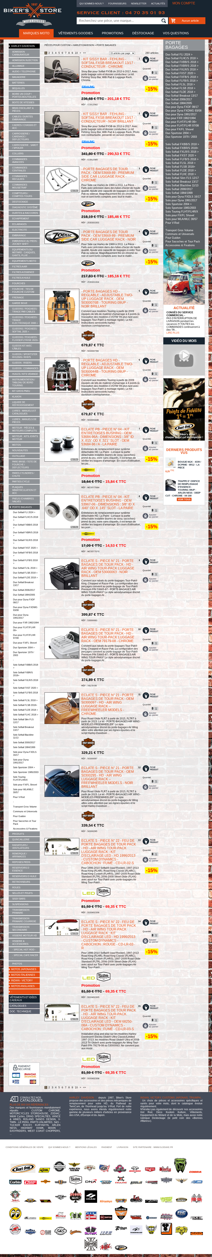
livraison (122, 1147)
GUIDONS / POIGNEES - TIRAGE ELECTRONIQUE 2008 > (25, 320)
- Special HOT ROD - (24, 949)
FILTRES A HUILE (21, 277)
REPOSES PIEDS (21, 862)
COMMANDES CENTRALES (19, 169)
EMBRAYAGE (19, 235)
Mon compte (183, 3)
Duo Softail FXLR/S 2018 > (25, 541)
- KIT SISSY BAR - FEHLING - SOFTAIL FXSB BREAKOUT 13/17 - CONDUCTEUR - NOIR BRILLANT (108, 117)
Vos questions (176, 33)
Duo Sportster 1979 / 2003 (23, 653)
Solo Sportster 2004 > (24, 767)
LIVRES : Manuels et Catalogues (24, 412)
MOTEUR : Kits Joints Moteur (25, 437)
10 (76, 53)
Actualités (158, 3)
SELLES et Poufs (22, 893)
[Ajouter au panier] (150, 78)
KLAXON (16, 396)
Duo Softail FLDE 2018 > (25, 577)
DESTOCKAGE (20, 201)
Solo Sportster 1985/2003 (26, 772)
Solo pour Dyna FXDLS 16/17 (24, 753)
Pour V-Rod (19, 797)
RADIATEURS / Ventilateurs (20, 846)
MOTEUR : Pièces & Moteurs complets (24, 429)
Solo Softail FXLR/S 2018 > (25, 681)
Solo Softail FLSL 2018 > (25, 700)
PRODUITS (18, 834)
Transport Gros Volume (25, 806)
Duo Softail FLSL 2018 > (25, 568)
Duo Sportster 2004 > (24, 647)
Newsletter (138, 3)
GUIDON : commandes (25, 368)
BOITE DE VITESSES (23, 102)
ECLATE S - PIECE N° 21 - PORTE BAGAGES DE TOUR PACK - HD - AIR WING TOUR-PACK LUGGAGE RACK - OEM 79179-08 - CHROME (107, 635)
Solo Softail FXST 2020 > (25, 688)
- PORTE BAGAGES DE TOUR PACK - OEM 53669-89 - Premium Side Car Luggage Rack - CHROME (107, 174)
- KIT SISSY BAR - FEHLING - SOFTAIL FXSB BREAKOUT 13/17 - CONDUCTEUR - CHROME (108, 62)
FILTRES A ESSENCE (23, 272)
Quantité (147, 69)
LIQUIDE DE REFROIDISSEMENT (23, 403)
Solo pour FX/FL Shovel (25, 784)
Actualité (184, 308)
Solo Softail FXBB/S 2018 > (25, 666)
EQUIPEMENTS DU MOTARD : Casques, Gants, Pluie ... (23, 252)
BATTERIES (18, 82)
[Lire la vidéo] (184, 374)
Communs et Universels (25, 811)
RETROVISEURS (21, 882)
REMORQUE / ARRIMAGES (19, 855)
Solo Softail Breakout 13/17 (23, 728)
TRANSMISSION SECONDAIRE (20, 928)
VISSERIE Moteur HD (24, 935)
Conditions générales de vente (24, 1147)
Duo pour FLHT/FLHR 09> (24, 629)
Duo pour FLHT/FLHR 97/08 (24, 636)
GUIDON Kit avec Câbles (22, 347)
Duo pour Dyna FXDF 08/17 (24, 601)
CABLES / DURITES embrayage (22, 118)
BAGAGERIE (18, 77)
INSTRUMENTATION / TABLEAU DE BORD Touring (23, 382)
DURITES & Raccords (25, 213)
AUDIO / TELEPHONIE (24, 71)
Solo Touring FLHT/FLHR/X (20, 778)
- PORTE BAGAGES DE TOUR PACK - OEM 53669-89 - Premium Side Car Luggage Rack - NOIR (108, 235)
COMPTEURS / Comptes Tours (22, 194)
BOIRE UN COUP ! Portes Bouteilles (24, 95)
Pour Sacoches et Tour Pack (24, 822)
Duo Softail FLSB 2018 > (25, 572)
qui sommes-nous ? (59, 1147)
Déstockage (143, 33)
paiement (106, 1147)
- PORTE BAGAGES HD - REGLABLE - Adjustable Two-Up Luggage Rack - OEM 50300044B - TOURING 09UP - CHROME (107, 368)
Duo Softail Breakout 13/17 (23, 583)
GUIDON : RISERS (22, 362)
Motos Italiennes (23, 974)
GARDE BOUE (19, 303)
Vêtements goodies (75, 33)
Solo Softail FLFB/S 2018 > (25, 694)
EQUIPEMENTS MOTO (24, 261)
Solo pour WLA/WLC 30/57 (23, 791)
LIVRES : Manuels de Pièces (24, 420)
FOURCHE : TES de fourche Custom (23, 290)
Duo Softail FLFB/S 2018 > (25, 561)
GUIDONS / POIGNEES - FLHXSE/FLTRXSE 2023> (25, 338)
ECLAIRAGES (19, 224)
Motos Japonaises (23, 969)
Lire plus (172, 332)
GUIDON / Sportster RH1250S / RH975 (24, 355)
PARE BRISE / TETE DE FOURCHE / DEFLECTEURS (24, 464)
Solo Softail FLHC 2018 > (25, 714)
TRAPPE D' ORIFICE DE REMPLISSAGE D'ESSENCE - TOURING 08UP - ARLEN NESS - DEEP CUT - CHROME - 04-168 (182, 490)
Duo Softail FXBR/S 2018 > (25, 534)
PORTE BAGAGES (22, 507)
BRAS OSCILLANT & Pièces (23, 109)
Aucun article (190, 20)
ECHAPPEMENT (20, 218)
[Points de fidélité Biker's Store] (184, 439)
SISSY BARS (18, 898)
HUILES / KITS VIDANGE (25, 374)
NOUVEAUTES (20, 450)
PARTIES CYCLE (21, 481)
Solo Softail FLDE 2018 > (25, 710)
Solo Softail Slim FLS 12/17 (23, 721)
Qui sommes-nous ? (92, 3)
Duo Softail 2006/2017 (24, 590)
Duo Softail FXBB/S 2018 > (25, 526)
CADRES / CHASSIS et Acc (24, 126)
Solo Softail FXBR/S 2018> (23, 674)
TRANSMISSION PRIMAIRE (20, 911)
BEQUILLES (18, 88)
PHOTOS (17, 963)
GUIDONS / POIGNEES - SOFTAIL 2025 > (25, 330)
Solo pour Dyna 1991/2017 (21, 761)
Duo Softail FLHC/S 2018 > (25, 518)
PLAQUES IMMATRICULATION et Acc (24, 490)
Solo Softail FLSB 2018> (25, 705)
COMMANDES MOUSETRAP (19, 186)
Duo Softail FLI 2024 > (24, 512)
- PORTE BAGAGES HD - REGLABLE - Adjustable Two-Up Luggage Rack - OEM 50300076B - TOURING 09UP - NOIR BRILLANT (107, 299)
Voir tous (184, 499)
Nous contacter (106, 41)
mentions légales (86, 1147)
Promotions (112, 33)
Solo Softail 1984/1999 (24, 747)
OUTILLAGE (18, 456)
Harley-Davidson (23, 46)
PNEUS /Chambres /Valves (23, 500)
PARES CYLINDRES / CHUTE (23, 474)
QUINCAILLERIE (20, 839)
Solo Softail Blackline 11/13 (23, 736)
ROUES (16, 887)
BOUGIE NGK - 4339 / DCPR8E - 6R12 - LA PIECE (183, 467)
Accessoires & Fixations (25, 828)
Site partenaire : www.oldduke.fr (153, 1147)
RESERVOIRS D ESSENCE (20, 869)
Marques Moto (36, 33)
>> (84, 53)
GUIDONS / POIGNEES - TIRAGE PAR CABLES (25, 310)
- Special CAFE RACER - (25, 956)
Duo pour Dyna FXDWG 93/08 (25, 608)
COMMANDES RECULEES (19, 177)
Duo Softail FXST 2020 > (25, 548)
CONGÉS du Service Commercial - (179, 314)
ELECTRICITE (19, 230)
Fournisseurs (117, 3)
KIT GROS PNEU (21, 391)
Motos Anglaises (23, 986)
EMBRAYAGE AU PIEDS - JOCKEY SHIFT (25, 242)
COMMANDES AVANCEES (19, 160)
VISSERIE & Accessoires (20, 942)
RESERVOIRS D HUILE (24, 876)
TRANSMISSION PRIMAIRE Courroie (24, 920)
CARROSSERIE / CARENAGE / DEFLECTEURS (21, 136)
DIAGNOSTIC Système (25, 207)
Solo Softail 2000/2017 (24, 742)
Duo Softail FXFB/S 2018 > (25, 554)
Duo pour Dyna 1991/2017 (20, 616)
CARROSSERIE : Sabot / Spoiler (25, 146)
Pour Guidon (19, 816)
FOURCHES (18, 283)
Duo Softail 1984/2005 (24, 594)
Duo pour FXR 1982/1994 (26, 622)
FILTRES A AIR (19, 266)
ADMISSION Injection (25, 60)
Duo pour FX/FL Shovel (25, 642)
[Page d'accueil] (32, 25)
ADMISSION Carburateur (20, 53)
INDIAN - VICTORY (22, 980)
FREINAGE (18, 297)
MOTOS (16, 445)
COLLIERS (17, 153)
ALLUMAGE (18, 66)
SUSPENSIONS (20, 904)
